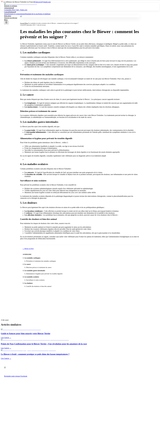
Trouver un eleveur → (80, 308)
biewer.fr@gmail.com (11, 417)
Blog (6, 20)
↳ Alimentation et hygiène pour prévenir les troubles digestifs (43, 274)
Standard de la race (31, 14)
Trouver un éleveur (10, 18)
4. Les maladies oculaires (31, 277)
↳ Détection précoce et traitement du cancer (37, 267)
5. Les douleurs (28, 283)
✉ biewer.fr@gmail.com (42, 2)
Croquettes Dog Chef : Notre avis (15, 10)
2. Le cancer (27, 264)
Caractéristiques (10, 12)
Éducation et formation (11, 404)
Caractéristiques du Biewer (12, 392)
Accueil (22, 23)
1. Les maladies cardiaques (31, 258)
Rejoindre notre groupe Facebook (15, 376)
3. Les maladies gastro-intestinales (34, 270)
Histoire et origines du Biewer (13, 386)
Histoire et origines (10, 6)
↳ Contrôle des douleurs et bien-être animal (37, 286)
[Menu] (6, 22)
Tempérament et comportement (14, 14)
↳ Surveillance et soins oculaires (34, 280)
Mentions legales (9, 423)
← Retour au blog (28, 248)
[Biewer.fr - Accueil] (20, 4)
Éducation (7, 16)
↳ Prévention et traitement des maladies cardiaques (40, 261)
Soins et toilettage (44, 14)
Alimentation (9, 8)
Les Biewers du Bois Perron (12, 420)
